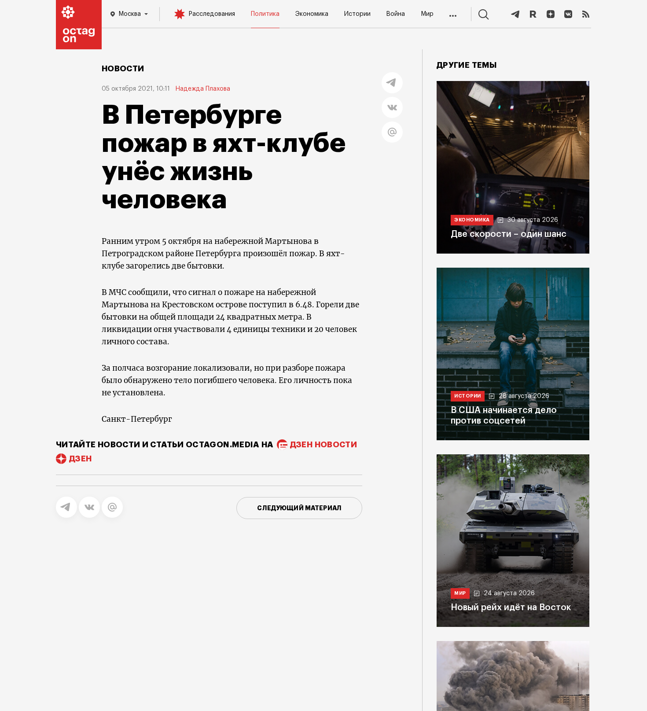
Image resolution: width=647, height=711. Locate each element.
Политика (265, 14)
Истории (357, 14)
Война (395, 14)
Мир (427, 14)
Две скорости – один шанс (508, 234)
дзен (80, 459)
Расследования (211, 14)
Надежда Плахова (202, 89)
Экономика (311, 14)
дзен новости (323, 445)
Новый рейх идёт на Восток (511, 607)
